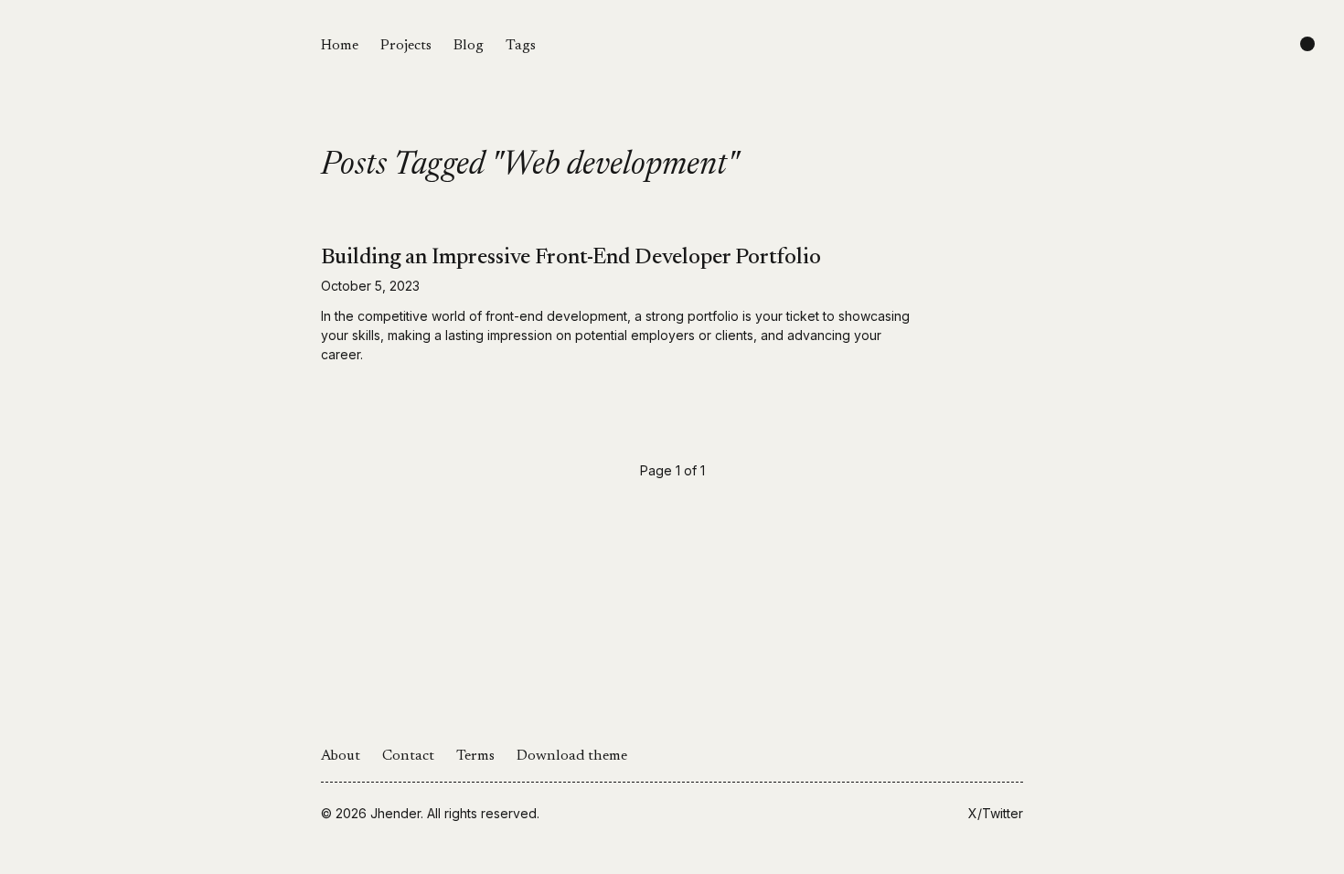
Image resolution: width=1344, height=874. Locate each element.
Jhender (395, 813)
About (340, 756)
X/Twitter (995, 813)
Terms (475, 756)
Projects (406, 45)
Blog (468, 45)
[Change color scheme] (1307, 44)
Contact (408, 756)
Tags (521, 45)
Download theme (572, 756)
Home (339, 45)
